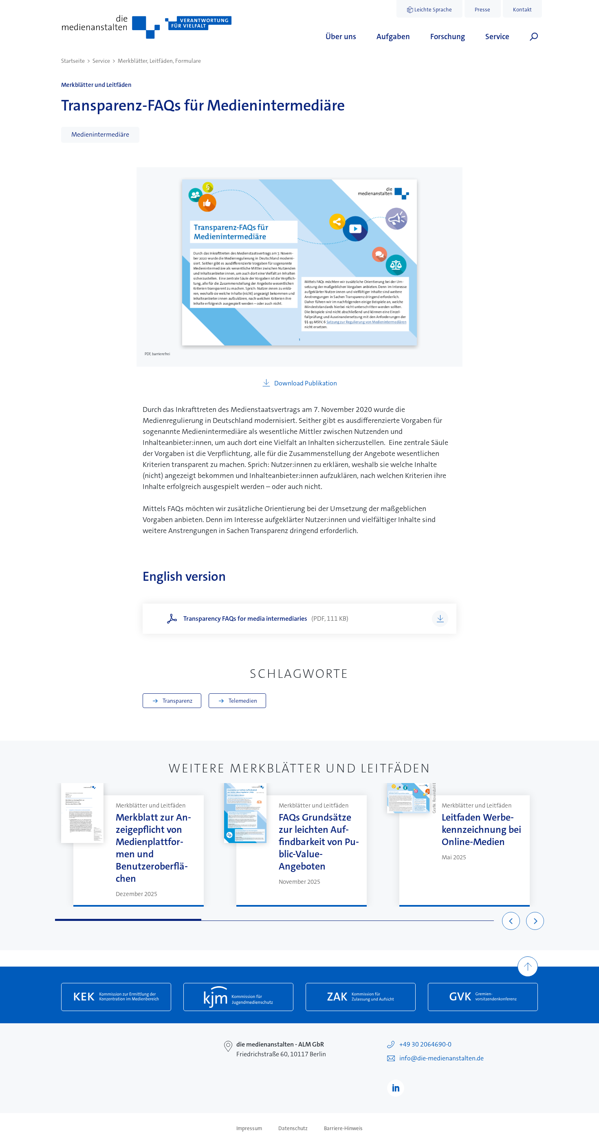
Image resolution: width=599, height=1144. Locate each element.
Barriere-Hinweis (343, 1128)
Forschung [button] (447, 36)
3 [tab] (421, 920)
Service (101, 60)
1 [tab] (128, 920)
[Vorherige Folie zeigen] (511, 921)
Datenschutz (293, 1128)
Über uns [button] (341, 36)
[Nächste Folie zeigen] (535, 921)
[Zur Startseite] (146, 27)
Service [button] (497, 36)
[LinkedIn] (395, 1088)
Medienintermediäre (100, 134)
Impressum (249, 1128)
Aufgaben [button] (393, 36)
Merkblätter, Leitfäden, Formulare (159, 60)
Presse (482, 9)
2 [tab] (274, 920)
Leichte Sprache (433, 9)
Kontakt (522, 9)
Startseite (73, 60)
